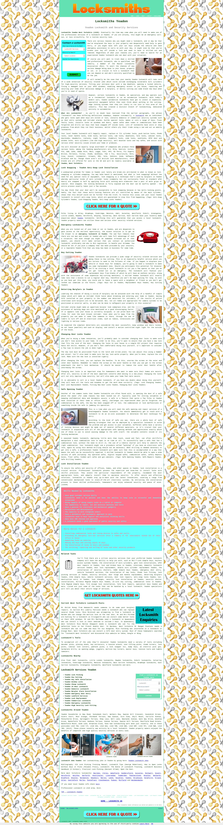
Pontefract (92, 780)
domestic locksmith (153, 565)
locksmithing (145, 107)
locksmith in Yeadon (100, 35)
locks (70, 122)
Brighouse (137, 778)
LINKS (137, 16)
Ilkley (105, 773)
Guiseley (139, 773)
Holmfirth (148, 778)
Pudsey (114, 780)
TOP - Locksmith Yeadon (71, 792)
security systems (149, 118)
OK (152, 824)
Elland (158, 778)
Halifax (76, 775)
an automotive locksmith (135, 97)
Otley (63, 780)
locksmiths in (111, 95)
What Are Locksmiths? (71, 113)
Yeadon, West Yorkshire (71, 163)
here (98, 784)
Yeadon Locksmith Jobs (138, 761)
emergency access (124, 86)
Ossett (158, 773)
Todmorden (122, 775)
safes (121, 122)
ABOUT (143, 16)
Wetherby (157, 775)
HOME (132, 16)
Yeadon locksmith (106, 55)
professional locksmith (101, 61)
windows (101, 86)
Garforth (86, 775)
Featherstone (135, 775)
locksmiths (138, 125)
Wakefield (114, 773)
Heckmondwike (137, 780)
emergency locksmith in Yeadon (93, 234)
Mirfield (122, 780)
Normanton (84, 778)
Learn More (144, 824)
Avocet (71, 156)
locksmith (139, 115)
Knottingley (98, 775)
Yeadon (80, 218)
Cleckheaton (104, 780)
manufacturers (100, 149)
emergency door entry (150, 570)
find (68, 660)
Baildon (96, 773)
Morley (82, 780)
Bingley (147, 775)
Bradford (65, 778)
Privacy (160, 808)
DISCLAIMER (157, 16)
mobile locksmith (95, 577)
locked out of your (82, 229)
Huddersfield (127, 773)
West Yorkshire (73, 773)
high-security (71, 84)
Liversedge (110, 775)
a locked (149, 84)
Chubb (90, 154)
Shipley (74, 778)
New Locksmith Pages (72, 808)
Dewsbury (95, 778)
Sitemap (62, 808)
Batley (103, 778)
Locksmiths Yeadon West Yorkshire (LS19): (80, 32)
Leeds (111, 778)
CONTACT (149, 16)
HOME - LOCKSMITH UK (111, 801)
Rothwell (149, 773)
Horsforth (65, 775)
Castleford (73, 780)
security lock (112, 579)
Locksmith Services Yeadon (78, 670)
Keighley (119, 778)
